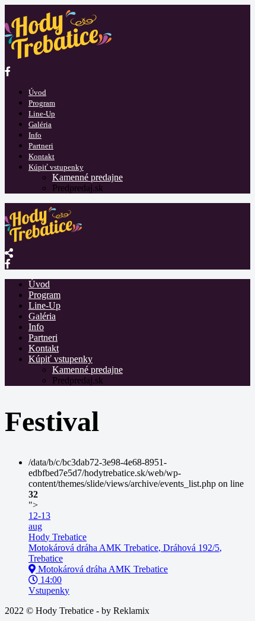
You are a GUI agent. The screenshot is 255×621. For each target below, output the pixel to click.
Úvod (37, 92)
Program (41, 103)
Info (35, 135)
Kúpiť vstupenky (56, 167)
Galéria (40, 124)
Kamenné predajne (87, 177)
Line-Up (41, 113)
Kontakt (41, 156)
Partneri (40, 145)
